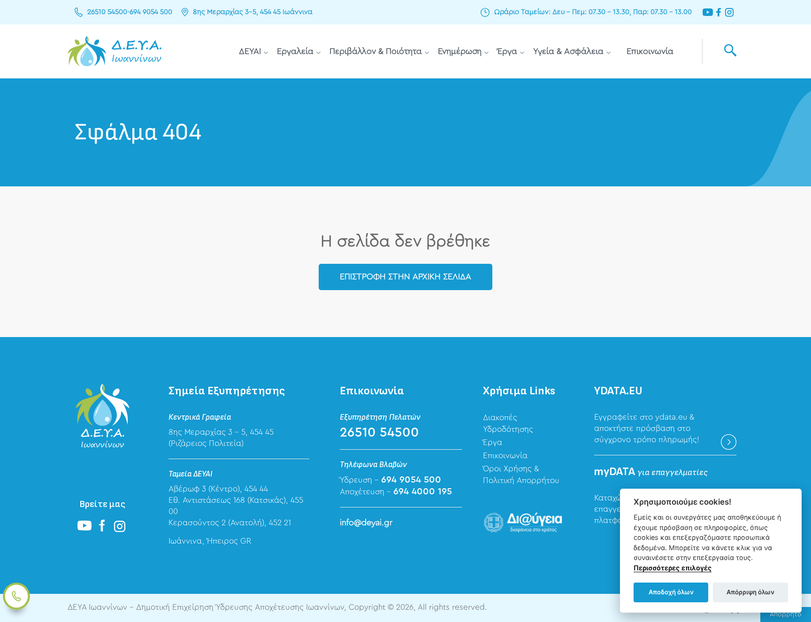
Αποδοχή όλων (671, 592)
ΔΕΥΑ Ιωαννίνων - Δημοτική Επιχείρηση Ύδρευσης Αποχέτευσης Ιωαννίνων (114, 51)
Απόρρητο (786, 614)
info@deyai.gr (366, 522)
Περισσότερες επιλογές (673, 568)
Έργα (507, 51)
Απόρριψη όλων (750, 592)
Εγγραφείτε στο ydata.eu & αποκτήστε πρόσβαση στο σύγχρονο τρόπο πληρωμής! (646, 428)
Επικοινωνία (650, 51)
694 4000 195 (422, 491)
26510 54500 (107, 11)
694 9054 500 (151, 11)
